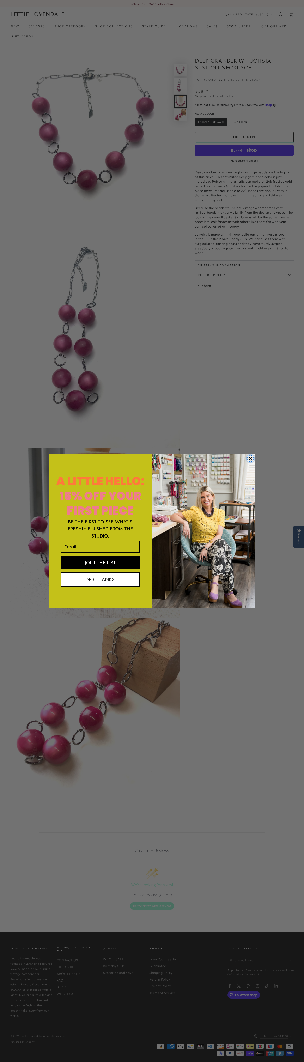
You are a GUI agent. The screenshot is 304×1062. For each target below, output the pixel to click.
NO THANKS (100, 579)
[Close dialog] (250, 458)
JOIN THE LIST (100, 562)
